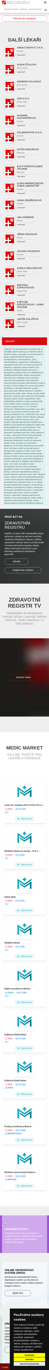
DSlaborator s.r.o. (29, 132)
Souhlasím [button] (29, 1355)
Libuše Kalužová (28, 319)
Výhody (16, 561)
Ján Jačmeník (25, 217)
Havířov (20, 121)
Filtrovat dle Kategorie (24, 18)
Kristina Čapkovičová (25, 286)
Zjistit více (18, 1293)
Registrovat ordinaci (23, 570)
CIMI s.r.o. (23, 98)
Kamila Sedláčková (29, 268)
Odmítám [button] (29, 1359)
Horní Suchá (22, 85)
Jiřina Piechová (27, 234)
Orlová (19, 220)
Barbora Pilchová (29, 81)
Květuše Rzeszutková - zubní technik (30, 305)
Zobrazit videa (23, 677)
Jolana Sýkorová (28, 251)
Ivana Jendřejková (29, 200)
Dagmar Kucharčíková (26, 116)
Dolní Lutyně (22, 68)
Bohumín (20, 153)
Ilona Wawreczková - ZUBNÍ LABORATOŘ (31, 184)
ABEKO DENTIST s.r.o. (30, 47)
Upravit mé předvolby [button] (29, 1364)
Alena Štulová (26, 64)
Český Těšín (22, 102)
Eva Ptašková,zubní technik (29, 167)
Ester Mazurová (28, 149)
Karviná (20, 51)
